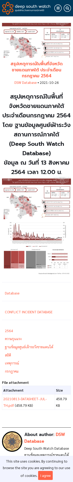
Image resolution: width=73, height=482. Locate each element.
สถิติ (8, 355)
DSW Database (25, 82)
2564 (9, 330)
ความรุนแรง (13, 338)
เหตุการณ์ (12, 363)
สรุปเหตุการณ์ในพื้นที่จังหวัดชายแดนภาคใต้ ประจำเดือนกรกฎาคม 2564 (37, 70)
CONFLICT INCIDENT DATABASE (29, 311)
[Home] (26, 7)
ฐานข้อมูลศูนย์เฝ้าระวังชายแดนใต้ (29, 346)
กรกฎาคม (11, 371)
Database (12, 293)
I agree (45, 475)
